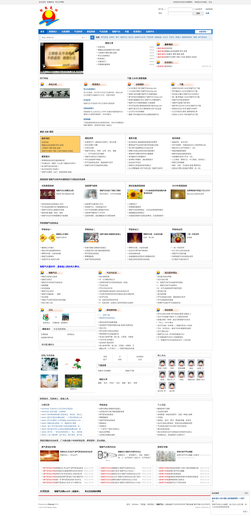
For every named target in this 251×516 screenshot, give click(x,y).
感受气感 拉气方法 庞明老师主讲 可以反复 (145, 109)
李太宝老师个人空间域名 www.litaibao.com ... (64, 420)
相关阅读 (176, 138)
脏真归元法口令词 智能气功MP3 (184, 109)
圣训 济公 (103, 328)
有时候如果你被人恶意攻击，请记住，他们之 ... (65, 414)
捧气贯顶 (104, 37)
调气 (117, 37)
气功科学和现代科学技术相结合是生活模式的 (116, 294)
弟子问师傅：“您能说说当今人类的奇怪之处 (189, 145)
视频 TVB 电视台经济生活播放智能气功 (144, 114)
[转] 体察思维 (104, 277)
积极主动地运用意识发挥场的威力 (142, 151)
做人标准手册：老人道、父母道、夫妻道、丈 (116, 346)
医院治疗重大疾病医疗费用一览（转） (187, 168)
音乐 (105, 383)
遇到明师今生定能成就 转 (109, 334)
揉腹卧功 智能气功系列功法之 (129, 452)
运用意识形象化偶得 (107, 435)
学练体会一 (47, 229)
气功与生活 (112, 273)
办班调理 (66, 31)
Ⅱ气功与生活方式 (105, 288)
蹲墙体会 (102, 423)
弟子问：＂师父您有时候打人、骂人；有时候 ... (65, 432)
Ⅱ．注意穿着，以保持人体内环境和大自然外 (116, 303)
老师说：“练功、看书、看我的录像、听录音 (174, 420)
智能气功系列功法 (107, 447)
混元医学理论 (171, 273)
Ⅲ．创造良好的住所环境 (109, 300)
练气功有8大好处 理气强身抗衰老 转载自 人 (174, 314)
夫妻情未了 (102, 62)
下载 (181, 84)
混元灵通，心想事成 (58, 412)
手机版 (143, 504)
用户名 (161, 9)
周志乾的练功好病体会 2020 (52, 204)
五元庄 (165, 37)
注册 (207, 13)
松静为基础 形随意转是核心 (110, 234)
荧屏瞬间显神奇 (104, 64)
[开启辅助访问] (172, 2)
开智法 (171, 37)
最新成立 (46, 329)
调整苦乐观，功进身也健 (51, 253)
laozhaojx (45, 409)
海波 (191, 368)
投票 (135, 383)
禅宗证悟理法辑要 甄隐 (108, 322)
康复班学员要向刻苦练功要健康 (141, 154)
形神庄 (111, 37)
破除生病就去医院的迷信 (181, 154)
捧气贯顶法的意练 (92, 253)
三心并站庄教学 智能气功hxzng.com (143, 91)
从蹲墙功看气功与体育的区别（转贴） (114, 282)
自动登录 (198, 9)
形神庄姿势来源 (175, 474)
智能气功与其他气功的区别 (51, 282)
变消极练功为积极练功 (137, 157)
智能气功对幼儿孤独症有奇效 (53, 210)
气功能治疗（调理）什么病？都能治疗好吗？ (59, 163)
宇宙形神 (149, 37)
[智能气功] (49, 16)
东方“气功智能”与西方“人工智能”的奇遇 (172, 317)
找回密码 (209, 9)
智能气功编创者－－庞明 (51, 294)
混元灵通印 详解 (91, 145)
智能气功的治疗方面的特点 (95, 157)
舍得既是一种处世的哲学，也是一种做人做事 (174, 414)
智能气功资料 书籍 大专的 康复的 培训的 (181, 57)
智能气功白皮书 (47, 291)
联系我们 (137, 31)
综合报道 (44, 297)
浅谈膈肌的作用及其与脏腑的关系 (142, 256)
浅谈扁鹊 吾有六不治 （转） (183, 157)
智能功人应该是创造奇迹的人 (140, 165)
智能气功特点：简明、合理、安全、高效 (100, 151)
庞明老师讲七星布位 (176, 480)
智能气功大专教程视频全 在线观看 (142, 103)
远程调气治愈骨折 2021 (94, 204)
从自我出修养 (162, 412)
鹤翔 (195, 37)
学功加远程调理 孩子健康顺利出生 (55, 207)
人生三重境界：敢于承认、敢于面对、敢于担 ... (65, 435)
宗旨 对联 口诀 (47, 303)
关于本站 (44, 78)
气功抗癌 (103, 31)
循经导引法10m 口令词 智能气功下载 (186, 106)
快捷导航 (202, 32)
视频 (99, 383)
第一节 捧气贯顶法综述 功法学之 (68, 480)
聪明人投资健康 (178, 162)
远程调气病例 (91, 186)
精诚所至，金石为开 (180, 142)
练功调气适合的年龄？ (50, 166)
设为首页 (42, 2)
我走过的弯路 (104, 432)
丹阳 (172, 368)
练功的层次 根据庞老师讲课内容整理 (143, 142)
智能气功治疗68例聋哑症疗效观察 (55, 216)
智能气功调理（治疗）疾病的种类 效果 (57, 172)
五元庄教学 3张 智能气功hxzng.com (142, 88)
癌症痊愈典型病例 (137, 186)
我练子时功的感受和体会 (51, 251)
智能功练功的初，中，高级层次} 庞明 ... (63, 423)
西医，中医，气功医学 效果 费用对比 (186, 165)
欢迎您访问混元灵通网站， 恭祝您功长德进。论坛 (192, 2)
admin (151, 47)
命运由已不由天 (135, 162)
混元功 (131, 37)
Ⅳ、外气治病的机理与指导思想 (169, 288)
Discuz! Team (52, 507)
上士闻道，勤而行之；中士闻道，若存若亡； (189, 160)
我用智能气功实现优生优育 (182, 256)
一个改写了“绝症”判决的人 (109, 429)
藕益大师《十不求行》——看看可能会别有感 (116, 348)
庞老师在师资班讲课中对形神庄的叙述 (183, 477)
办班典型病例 (48, 186)
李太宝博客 (59, 2)
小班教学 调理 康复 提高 (107, 53)
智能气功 (116, 31)
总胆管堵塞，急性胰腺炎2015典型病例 (100, 216)
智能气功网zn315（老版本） (67, 491)
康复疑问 (46, 156)
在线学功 (150, 31)
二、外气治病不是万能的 (94, 154)
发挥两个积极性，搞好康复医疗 (141, 160)
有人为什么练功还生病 (181, 251)
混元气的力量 (162, 280)
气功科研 (78, 31)
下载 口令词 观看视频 (137, 78)
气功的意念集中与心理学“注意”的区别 (172, 426)
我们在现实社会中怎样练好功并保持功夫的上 (174, 432)
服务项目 (169, 44)
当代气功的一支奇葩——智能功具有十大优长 (174, 325)
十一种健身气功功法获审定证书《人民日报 (174, 340)
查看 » (245, 512)
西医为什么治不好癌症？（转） (184, 148)
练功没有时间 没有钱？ (50, 169)
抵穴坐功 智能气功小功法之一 (123, 471)
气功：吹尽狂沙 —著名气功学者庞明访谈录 (174, 328)
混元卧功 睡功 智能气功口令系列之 (185, 94)
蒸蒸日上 (73, 389)
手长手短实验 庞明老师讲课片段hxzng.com (145, 106)
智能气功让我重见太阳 (65, 191)
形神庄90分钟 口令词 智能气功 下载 (186, 88)
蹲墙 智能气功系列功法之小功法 (124, 480)
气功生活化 (104, 285)
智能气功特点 (46, 280)
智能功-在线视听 (104, 371)
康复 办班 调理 (46, 132)
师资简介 (53, 31)
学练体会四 (177, 229)
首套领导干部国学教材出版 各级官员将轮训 (116, 325)
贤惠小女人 (200, 380)
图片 (129, 383)
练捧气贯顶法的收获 (93, 259)
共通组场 (55, 323)
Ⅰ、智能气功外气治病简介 (167, 285)
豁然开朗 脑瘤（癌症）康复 (52, 213)
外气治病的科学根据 (93, 160)
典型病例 (91, 31)
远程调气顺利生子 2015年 (95, 213)
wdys (182, 380)
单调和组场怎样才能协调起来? (53, 160)
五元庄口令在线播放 (136, 112)
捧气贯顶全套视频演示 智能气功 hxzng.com (145, 97)
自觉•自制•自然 (134, 253)
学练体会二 (90, 229)
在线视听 (140, 84)
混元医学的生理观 (164, 277)
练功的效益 (45, 288)
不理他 (160, 417)
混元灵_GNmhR (173, 380)
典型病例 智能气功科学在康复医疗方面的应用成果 (62, 179)
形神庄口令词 (140, 37)
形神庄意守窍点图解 (184, 452)
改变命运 (46, 323)
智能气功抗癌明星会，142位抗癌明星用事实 (146, 210)
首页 (42, 31)
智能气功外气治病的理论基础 (96, 165)
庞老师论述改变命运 (107, 318)
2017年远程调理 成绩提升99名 (97, 210)
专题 (127, 31)
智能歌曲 (158, 37)
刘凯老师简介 (89, 108)
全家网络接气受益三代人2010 (198, 191)
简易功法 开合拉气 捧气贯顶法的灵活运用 (76, 452)
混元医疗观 (161, 291)
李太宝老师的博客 (93, 491)
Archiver (135, 504)
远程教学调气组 (67, 323)
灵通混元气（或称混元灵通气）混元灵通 (100, 142)
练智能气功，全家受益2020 (95, 207)
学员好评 (87, 100)
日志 (118, 383)
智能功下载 (129, 371)
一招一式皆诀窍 (193, 234)
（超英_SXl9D (201, 368)
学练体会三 (134, 229)
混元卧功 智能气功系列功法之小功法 (126, 483)
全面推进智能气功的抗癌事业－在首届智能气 (146, 216)
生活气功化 (104, 297)
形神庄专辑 (162, 447)
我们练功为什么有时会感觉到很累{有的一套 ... (65, 429)
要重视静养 (89, 256)
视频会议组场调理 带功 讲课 (109, 50)
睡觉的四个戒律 (163, 409)
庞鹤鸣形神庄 (187, 37)
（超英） (162, 380)
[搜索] (92, 37)
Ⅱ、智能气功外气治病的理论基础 (170, 282)
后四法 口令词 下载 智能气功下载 (185, 114)
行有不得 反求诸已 (106, 340)
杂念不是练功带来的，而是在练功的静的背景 (174, 423)
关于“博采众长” (163, 331)
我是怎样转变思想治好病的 (139, 259)
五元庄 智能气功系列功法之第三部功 (126, 477)
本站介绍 (53, 84)
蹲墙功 (178, 37)
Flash (112, 383)
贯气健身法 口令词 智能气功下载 (184, 91)
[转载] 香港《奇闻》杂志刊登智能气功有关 (173, 320)
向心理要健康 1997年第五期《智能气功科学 (146, 168)
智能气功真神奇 (48, 256)
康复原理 (89, 138)
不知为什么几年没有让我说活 (61, 409)
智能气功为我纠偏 (179, 253)
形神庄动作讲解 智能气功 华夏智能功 (143, 94)
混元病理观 (161, 294)
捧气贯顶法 (202, 37)
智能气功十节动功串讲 (177, 483)
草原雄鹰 (181, 368)
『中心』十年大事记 (165, 323)
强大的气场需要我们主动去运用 (141, 148)
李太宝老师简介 (104, 56)
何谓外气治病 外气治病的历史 (169, 303)
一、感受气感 (104, 315)
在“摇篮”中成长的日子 (180, 259)
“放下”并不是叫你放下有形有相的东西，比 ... (64, 426)
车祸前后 (102, 426)
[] (161, 48)
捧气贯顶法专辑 (49, 447)
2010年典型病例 (179, 186)
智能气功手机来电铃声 (181, 100)
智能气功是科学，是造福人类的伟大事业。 (60, 266)
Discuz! (51, 504)
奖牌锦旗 (87, 119)
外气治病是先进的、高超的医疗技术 (99, 162)
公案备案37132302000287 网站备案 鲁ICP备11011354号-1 (188, 504)
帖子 (83, 38)
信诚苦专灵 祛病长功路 (50, 259)
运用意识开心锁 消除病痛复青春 (97, 251)
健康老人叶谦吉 (62, 234)
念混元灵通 (89, 148)
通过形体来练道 (163, 429)
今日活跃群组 (59, 329)
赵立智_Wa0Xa (164, 391)
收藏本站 (50, 2)
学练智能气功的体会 (49, 223)
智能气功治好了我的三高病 (110, 191)
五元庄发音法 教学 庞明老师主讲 (184, 112)
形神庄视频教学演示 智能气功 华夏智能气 (145, 100)
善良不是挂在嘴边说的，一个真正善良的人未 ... (65, 417)
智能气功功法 (106, 468)
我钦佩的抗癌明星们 (136, 213)
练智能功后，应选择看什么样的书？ (171, 435)
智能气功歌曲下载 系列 (181, 103)
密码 (160, 13)
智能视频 (44, 285)
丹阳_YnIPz (162, 368)
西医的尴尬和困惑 (179, 151)
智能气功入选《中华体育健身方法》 (171, 334)
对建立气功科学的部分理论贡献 (53, 300)
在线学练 (101, 47)
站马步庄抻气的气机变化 (138, 251)
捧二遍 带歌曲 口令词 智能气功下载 (186, 97)
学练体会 (103, 405)
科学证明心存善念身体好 (109, 331)
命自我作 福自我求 (106, 343)
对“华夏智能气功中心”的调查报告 (170, 337)
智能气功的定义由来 (49, 277)
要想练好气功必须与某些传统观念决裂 (143, 145)
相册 (124, 383)
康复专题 (133, 138)
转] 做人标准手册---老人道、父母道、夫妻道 (116, 337)
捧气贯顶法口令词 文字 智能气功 (68, 483)
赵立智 (172, 391)
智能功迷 (191, 380)
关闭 (246, 493)
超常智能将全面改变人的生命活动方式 (114, 291)
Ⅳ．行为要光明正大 (108, 280)
